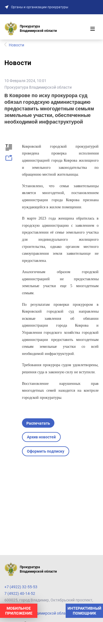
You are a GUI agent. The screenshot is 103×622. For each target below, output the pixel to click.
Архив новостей (41, 437)
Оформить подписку (45, 451)
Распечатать (38, 423)
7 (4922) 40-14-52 (19, 593)
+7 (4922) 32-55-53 (20, 587)
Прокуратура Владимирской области (38, 87)
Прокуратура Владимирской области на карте (46, 613)
